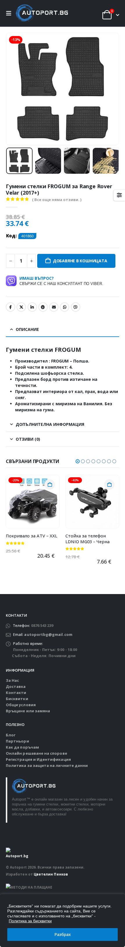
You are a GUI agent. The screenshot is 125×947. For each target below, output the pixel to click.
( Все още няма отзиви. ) (56, 199)
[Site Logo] (42, 13)
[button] (10, 13)
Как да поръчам (22, 747)
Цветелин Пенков (51, 874)
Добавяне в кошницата (80, 260)
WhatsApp (64, 307)
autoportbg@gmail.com (48, 634)
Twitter (21, 307)
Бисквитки (17, 698)
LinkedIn (32, 307)
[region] (62, 920)
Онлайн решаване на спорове (36, 753)
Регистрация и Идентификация (38, 759)
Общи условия (21, 704)
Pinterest (43, 307)
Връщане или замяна (28, 710)
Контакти (16, 692)
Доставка (16, 686)
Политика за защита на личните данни (47, 765)
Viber (75, 307)
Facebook (10, 307)
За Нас (12, 680)
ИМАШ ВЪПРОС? (61, 280)
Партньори (17, 741)
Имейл (53, 307)
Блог (10, 735)
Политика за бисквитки (30, 921)
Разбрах (62, 934)
